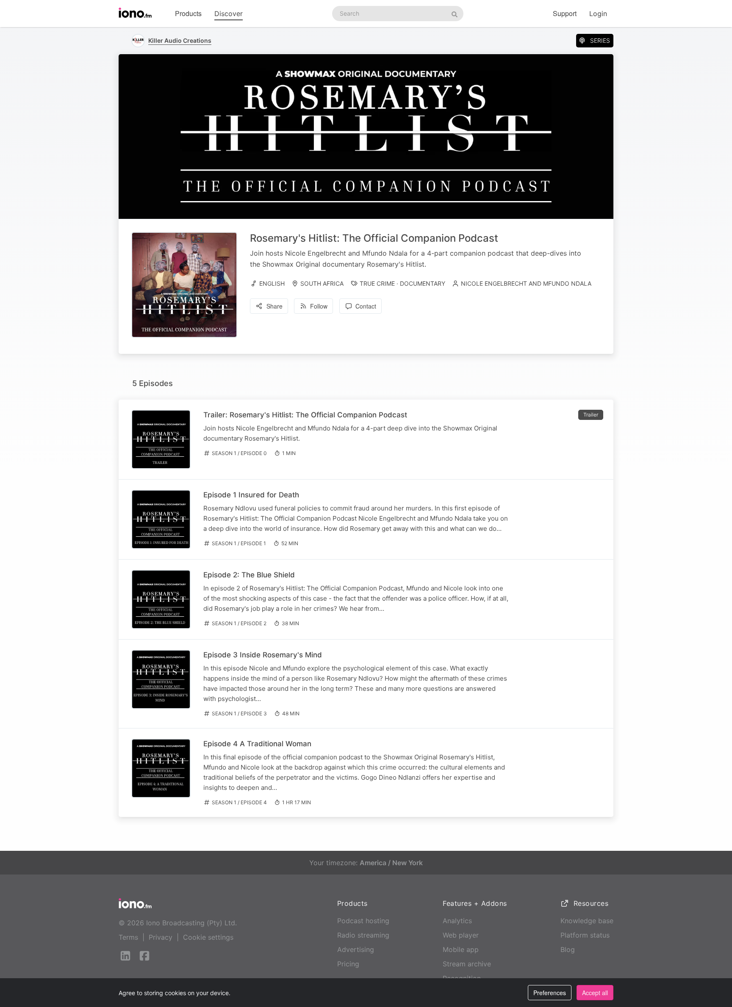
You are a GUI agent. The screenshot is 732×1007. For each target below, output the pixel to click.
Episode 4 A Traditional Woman (257, 743)
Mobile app (461, 949)
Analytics (457, 920)
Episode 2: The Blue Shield (249, 575)
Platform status (585, 935)
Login (598, 13)
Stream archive (467, 964)
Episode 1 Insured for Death (251, 495)
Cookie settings (208, 937)
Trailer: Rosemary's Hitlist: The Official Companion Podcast (305, 415)
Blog (567, 949)
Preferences (549, 992)
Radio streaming (363, 935)
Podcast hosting (363, 920)
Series (600, 40)
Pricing (348, 964)
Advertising (355, 949)
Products (188, 13)
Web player (461, 935)
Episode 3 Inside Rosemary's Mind (262, 655)
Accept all (595, 992)
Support (565, 13)
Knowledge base (586, 920)
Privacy (160, 937)
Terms (128, 937)
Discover (228, 13)
